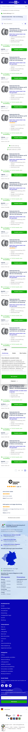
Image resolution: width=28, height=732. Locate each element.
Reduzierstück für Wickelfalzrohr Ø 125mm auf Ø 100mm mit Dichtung (18, 87)
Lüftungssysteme (5, 662)
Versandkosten (4, 610)
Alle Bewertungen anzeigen (14, 517)
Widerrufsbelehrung (5, 645)
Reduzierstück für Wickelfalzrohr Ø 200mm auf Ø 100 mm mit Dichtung (18, 414)
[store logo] (14, 2)
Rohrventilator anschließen (7, 669)
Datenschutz (22, 727)
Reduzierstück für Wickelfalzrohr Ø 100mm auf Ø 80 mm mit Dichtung (18, 30)
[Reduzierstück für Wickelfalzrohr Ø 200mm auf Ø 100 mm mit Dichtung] (5, 419)
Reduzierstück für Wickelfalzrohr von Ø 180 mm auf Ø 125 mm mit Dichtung (18, 329)
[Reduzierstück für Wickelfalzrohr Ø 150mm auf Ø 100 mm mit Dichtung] (5, 123)
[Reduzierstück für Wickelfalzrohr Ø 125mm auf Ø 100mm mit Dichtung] (5, 93)
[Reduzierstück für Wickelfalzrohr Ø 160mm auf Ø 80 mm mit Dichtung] (5, 190)
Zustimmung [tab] (5, 353)
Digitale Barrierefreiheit (6, 648)
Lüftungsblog (4, 631)
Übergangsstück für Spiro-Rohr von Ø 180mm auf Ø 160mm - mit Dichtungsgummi (18, 387)
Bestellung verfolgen (5, 608)
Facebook (2, 685)
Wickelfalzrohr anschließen (7, 671)
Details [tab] (14, 353)
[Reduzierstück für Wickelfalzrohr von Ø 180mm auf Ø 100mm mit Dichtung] (5, 306)
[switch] (3, 730)
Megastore (3, 629)
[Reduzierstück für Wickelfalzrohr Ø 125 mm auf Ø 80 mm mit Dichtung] (5, 64)
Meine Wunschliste (5, 636)
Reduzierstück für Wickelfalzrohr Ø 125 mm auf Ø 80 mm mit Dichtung (18, 59)
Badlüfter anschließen (6, 664)
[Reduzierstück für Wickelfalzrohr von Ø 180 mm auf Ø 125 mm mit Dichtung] (5, 335)
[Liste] (25, 23)
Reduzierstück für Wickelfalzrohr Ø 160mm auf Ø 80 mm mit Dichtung (18, 184)
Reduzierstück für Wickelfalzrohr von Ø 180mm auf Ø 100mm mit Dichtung (18, 301)
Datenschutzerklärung (6, 643)
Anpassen (13, 381)
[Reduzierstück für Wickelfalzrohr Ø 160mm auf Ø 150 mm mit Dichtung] (5, 278)
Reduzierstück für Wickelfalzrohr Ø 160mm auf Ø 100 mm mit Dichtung (18, 213)
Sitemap (19, 728)
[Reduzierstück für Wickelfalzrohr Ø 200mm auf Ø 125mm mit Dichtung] (5, 448)
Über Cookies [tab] (23, 353)
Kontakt (2, 606)
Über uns (3, 627)
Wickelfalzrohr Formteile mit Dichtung (11, 10)
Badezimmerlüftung (5, 659)
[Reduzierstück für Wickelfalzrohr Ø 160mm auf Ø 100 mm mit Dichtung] (5, 218)
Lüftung (2, 655)
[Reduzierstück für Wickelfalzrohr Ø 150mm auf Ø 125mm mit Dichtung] (5, 161)
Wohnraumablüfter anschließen (8, 657)
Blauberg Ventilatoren (6, 673)
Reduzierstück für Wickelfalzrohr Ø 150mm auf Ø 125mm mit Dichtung (18, 155)
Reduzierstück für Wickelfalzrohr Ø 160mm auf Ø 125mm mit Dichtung (18, 241)
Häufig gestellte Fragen (6, 615)
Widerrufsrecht (12, 728)
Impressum (3, 638)
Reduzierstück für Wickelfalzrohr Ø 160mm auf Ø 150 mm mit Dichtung (18, 272)
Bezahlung (3, 620)
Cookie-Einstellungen (20, 371)
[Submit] (26, 6)
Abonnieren (14, 701)
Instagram (6, 685)
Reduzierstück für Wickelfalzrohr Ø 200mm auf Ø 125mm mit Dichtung (18, 442)
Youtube (10, 685)
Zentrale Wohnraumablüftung (7, 666)
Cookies (15, 727)
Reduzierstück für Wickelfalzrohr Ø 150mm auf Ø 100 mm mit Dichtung (18, 116)
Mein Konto (3, 634)
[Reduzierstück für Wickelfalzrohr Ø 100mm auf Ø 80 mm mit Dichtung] (5, 36)
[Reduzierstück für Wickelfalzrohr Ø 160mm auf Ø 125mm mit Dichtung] (5, 248)
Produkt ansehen (18, 49)
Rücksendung (4, 613)
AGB (2, 641)
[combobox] (14, 6)
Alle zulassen (14, 376)
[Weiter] (25, 470)
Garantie (3, 617)
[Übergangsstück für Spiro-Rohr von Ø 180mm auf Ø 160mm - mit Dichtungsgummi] (5, 391)
